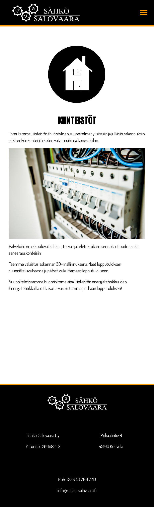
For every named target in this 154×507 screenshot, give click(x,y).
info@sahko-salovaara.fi (77, 490)
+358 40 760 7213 (81, 479)
